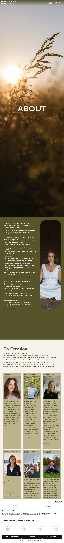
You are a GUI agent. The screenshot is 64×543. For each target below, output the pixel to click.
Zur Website (27, 437)
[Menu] (50, 2)
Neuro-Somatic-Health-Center (8, 2)
